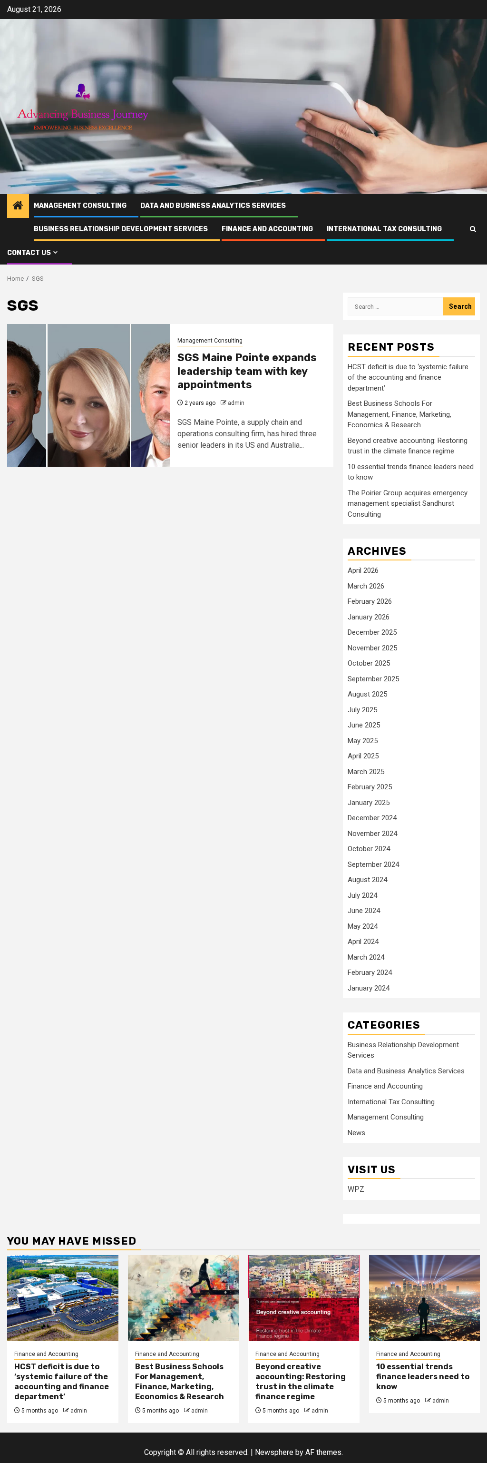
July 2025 (362, 710)
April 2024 (363, 941)
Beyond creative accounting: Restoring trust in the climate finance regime (300, 1381)
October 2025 (369, 663)
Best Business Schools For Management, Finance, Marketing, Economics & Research (399, 414)
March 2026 (366, 586)
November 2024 (372, 833)
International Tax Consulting (384, 229)
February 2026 (370, 601)
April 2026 (363, 570)
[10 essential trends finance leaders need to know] (424, 1298)
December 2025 (372, 632)
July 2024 (362, 895)
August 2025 (367, 694)
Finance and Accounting (267, 229)
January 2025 (369, 802)
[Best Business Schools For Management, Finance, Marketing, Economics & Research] (183, 1298)
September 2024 (373, 864)
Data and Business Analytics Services (213, 206)
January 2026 (369, 617)
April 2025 (363, 756)
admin (236, 403)
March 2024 (366, 957)
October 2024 (369, 848)
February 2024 (370, 972)
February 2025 (370, 787)
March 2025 (366, 771)
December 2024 (372, 818)
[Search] (473, 229)
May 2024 (363, 926)
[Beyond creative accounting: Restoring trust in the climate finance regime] (304, 1298)
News (356, 1133)
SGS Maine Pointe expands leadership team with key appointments (247, 371)
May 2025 (363, 740)
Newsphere (274, 1452)
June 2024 (364, 910)
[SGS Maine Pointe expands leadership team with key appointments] (88, 395)
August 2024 (367, 879)
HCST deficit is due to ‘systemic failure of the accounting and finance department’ (408, 378)
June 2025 (364, 725)
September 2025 (373, 679)
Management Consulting (80, 206)
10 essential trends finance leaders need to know (422, 1376)
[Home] (18, 206)
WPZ (356, 1189)
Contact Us (29, 253)
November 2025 (372, 648)
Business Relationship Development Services (121, 229)
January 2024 (369, 988)
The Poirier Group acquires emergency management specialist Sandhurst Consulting (408, 504)
